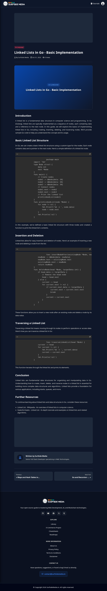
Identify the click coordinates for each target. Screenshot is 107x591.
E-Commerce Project (53, 528)
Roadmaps (53, 535)
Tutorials (95, 3)
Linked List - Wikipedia (26, 407)
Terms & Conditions (53, 553)
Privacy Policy (53, 549)
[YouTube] (48, 513)
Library (53, 524)
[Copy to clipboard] (90, 154)
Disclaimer (53, 556)
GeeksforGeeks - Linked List (28, 410)
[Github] (43, 513)
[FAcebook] (53, 513)
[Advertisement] (53, 27)
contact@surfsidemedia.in (54, 574)
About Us (53, 546)
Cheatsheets (53, 531)
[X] (59, 513)
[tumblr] (64, 513)
